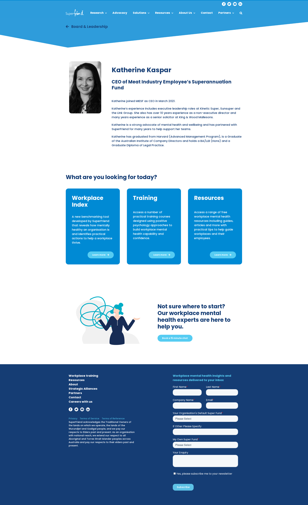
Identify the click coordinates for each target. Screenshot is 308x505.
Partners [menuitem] (224, 13)
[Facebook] (224, 4)
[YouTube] (235, 4)
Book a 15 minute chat (175, 338)
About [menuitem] (73, 384)
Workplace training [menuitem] (83, 376)
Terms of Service (89, 418)
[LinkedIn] (240, 4)
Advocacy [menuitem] (119, 13)
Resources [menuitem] (162, 13)
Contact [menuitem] (207, 13)
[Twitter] (229, 4)
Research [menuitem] (97, 13)
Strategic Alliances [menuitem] (83, 389)
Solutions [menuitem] (139, 13)
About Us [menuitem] (185, 13)
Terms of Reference (113, 418)
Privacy (73, 418)
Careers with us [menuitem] (80, 402)
